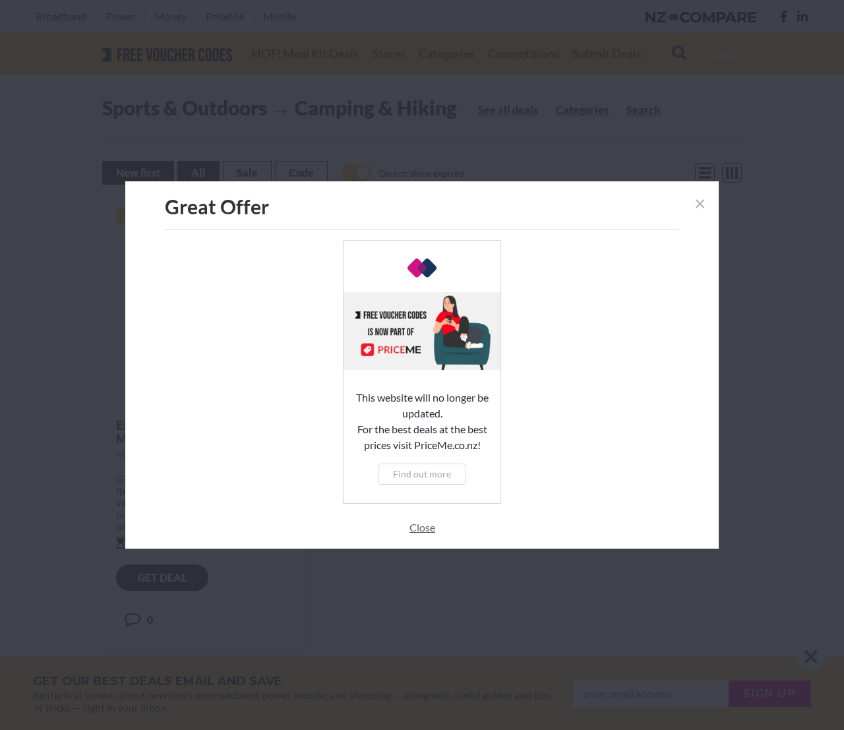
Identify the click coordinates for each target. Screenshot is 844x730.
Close (422, 527)
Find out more (422, 473)
